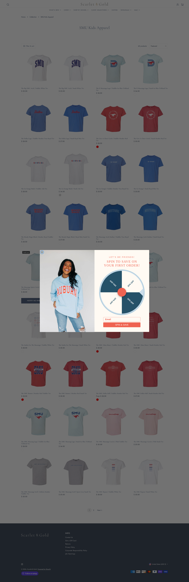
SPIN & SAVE (122, 325)
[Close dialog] (42, 252)
